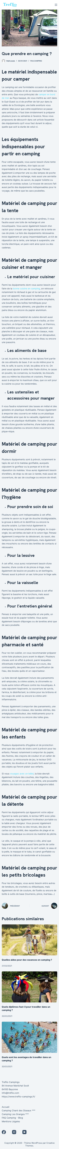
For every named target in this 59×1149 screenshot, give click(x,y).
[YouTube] (24, 1132)
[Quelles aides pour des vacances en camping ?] (29, 939)
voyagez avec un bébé (22, 773)
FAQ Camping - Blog (12, 1117)
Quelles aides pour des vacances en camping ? (27, 959)
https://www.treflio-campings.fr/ (18, 1096)
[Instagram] (14, 1132)
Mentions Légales (11, 1121)
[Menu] (56, 5)
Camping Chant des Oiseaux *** (18, 1110)
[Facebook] (4, 1132)
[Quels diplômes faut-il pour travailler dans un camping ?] (29, 986)
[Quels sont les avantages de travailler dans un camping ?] (29, 1037)
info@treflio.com (10, 1092)
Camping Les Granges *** (15, 1114)
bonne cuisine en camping (26, 288)
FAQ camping (36, 61)
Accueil (5, 1107)
